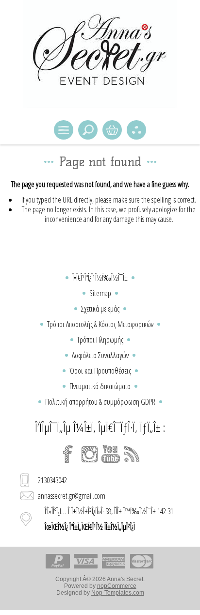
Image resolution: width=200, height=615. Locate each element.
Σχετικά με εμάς (100, 308)
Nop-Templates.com (117, 592)
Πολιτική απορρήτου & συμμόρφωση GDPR (100, 401)
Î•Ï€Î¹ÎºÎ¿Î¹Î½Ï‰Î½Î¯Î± (100, 277)
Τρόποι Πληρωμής (100, 339)
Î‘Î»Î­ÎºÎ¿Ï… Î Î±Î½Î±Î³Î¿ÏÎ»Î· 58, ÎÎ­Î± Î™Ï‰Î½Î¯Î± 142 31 (109, 519)
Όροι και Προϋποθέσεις (100, 370)
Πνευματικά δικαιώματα (100, 386)
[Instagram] (89, 454)
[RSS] (132, 454)
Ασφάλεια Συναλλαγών (100, 355)
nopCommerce (116, 586)
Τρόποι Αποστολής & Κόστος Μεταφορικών (100, 324)
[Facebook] (68, 454)
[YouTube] (110, 454)
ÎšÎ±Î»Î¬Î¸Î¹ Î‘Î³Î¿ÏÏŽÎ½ (112, 130)
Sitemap (100, 293)
